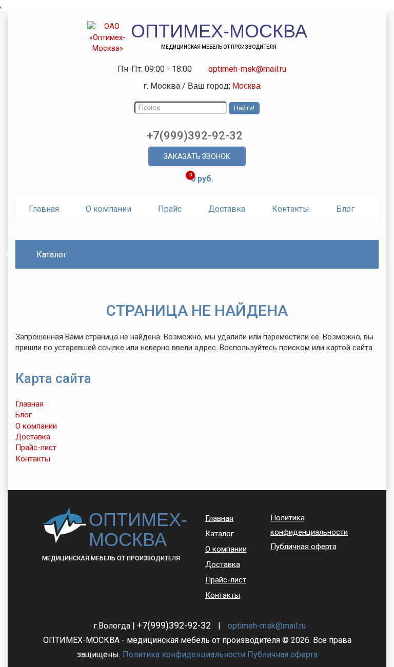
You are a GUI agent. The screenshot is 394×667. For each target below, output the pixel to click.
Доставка (226, 209)
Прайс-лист (35, 447)
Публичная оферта (303, 546)
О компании (108, 209)
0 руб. (202, 179)
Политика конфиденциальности (309, 525)
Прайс (170, 209)
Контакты (290, 209)
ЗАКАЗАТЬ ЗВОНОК (197, 156)
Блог (345, 209)
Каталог (219, 533)
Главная (44, 209)
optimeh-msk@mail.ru (247, 69)
